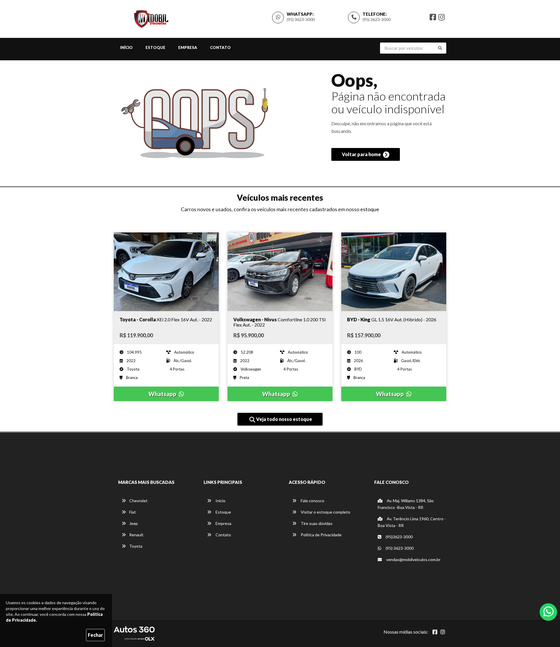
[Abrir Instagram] (442, 632)
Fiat (132, 512)
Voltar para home (362, 154)
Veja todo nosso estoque (283, 419)
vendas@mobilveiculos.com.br (413, 559)
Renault (136, 534)
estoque (369, 209)
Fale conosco (312, 500)
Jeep (133, 523)
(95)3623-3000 (399, 536)
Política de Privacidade (321, 534)
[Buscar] (440, 48)
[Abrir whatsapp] (548, 611)
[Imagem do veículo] (166, 271)
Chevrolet (138, 500)
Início (126, 47)
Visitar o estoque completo (325, 512)
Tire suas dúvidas (316, 523)
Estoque (155, 47)
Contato (220, 47)
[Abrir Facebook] (435, 632)
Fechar (95, 635)
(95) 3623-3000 (377, 19)
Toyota (135, 546)
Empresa (187, 47)
